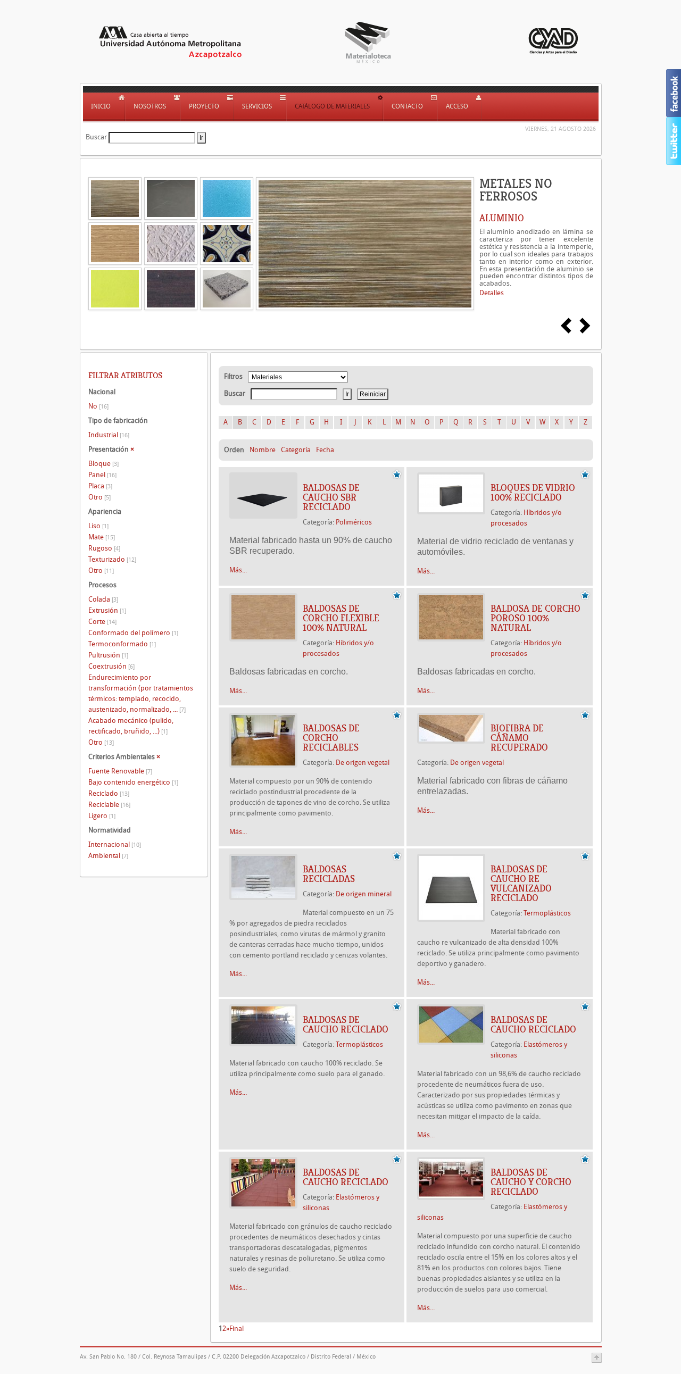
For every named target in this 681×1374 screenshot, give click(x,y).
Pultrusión (108, 655)
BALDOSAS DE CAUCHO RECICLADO (345, 1024)
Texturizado (112, 559)
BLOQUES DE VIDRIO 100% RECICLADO (533, 492)
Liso (98, 526)
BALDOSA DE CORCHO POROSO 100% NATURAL (535, 618)
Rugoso (104, 548)
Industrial (108, 435)
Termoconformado (122, 644)
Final (236, 1329)
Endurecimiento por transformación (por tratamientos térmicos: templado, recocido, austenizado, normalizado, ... (140, 693)
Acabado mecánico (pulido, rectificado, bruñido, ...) (130, 726)
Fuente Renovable (120, 771)
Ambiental (108, 856)
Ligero (101, 816)
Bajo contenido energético (133, 782)
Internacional (114, 844)
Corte (102, 622)
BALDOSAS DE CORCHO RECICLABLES (331, 737)
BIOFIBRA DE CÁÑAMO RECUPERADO (519, 737)
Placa (100, 486)
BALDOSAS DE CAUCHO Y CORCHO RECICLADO (531, 1182)
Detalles (491, 293)
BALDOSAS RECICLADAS (329, 874)
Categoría (296, 450)
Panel (102, 475)
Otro (99, 497)
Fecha (325, 450)
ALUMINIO (501, 218)
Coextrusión (111, 666)
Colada (103, 599)
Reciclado (108, 793)
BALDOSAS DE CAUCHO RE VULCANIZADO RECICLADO (521, 883)
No (98, 406)
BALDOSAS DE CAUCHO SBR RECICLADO (331, 497)
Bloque (103, 464)
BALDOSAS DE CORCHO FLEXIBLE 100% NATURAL (341, 618)
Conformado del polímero (133, 633)
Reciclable (109, 805)
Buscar (96, 137)
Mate (101, 537)
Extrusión (107, 610)
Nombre (263, 450)
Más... (238, 570)
